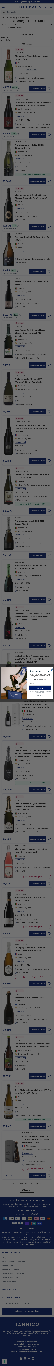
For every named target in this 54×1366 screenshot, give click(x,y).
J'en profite (40, 688)
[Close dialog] (51, 669)
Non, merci (40, 695)
